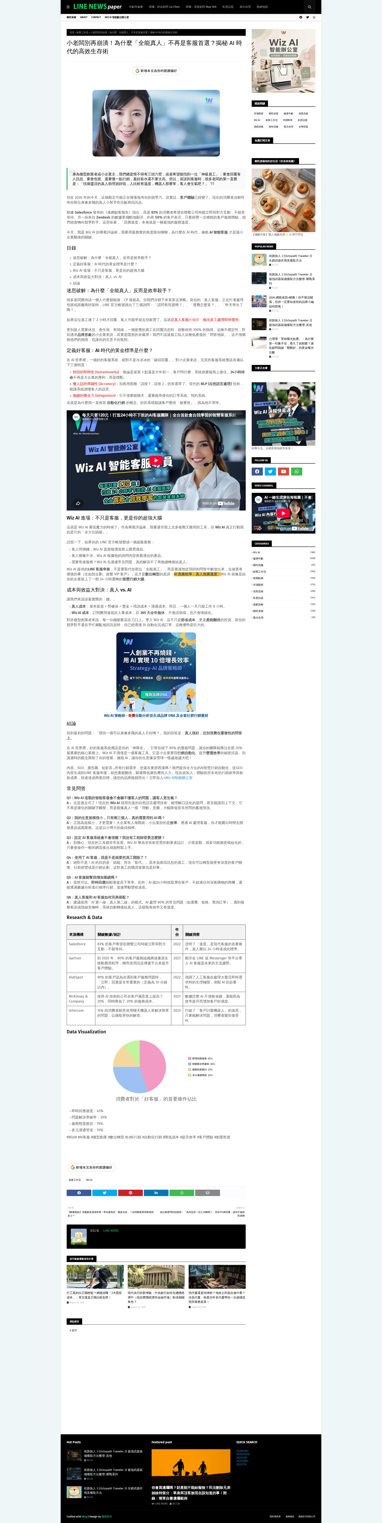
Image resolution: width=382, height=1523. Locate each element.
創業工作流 (82, 32)
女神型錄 (303, 126)
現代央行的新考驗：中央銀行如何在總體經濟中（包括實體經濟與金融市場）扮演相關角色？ (156, 1297)
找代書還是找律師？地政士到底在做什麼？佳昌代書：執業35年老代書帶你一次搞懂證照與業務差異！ (217, 1297)
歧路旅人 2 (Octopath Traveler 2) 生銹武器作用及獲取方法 (290, 258)
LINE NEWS (110, 1230)
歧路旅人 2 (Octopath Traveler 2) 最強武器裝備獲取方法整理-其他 (290, 323)
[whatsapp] (313, 17)
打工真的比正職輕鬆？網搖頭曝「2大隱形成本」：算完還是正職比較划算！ (94, 1295)
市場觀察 (258, 113)
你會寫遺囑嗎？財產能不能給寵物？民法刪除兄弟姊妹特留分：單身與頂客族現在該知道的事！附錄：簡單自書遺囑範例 (191, 1493)
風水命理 (288, 126)
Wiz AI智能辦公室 (179, 778)
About (83, 17)
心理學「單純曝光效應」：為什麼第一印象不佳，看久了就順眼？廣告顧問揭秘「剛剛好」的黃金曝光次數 (291, 345)
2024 (241, 1457)
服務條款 (290, 1516)
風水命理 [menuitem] (245, 7)
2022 (241, 1464)
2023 (242, 1461)
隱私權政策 (275, 1516)
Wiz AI (89, 1180)
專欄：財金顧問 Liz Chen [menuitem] (164, 7)
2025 (243, 1454)
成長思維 (303, 113)
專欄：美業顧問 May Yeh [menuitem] (201, 7)
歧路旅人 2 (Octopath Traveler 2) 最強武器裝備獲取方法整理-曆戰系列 (292, 279)
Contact (96, 17)
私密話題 (302, 120)
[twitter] (307, 17)
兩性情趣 (273, 126)
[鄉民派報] (191, 1466)
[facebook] (300, 17)
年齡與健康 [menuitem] (136, 7)
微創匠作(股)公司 (306, 1516)
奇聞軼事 (287, 120)
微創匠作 (107, 1516)
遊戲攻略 (258, 126)
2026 (242, 1451)
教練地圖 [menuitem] (262, 7)
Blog (84, 1516)
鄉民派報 (71, 17)
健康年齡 (288, 113)
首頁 (72, 32)
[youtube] (283, 472)
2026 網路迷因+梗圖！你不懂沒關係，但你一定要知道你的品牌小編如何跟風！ (291, 302)
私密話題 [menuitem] (228, 7)
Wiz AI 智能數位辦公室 (117, 17)
